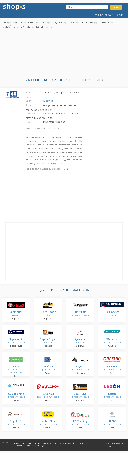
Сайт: (28, 100)
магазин (16, 313)
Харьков (18, 22)
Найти (116, 6)
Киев (5, 22)
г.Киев (31, 22)
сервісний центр (48, 368)
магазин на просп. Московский (16, 369)
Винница (26, 26)
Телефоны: (31, 113)
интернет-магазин (80, 313)
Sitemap (108, 446)
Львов (71, 22)
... (51, 26)
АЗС (48, 313)
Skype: (29, 121)
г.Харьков (104, 22)
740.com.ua (47, 100)
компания (112, 313)
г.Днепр (40, 26)
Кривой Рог (9, 26)
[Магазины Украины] (14, 6)
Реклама (109, 15)
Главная (99, 15)
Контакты (120, 15)
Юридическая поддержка (114, 443)
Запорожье (87, 22)
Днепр (44, 22)
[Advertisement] (64, 52)
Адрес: (29, 105)
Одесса (57, 22)
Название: (31, 92)
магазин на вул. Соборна (48, 395)
